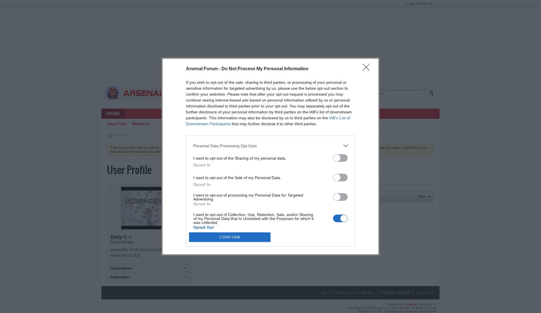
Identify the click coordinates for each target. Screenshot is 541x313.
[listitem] (270, 146)
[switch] (340, 158)
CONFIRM (229, 237)
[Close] (368, 69)
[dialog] (270, 156)
